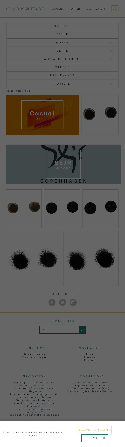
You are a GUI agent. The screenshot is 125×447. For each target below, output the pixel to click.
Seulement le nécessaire (95, 430)
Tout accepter (95, 438)
